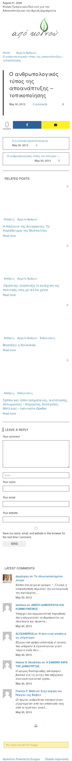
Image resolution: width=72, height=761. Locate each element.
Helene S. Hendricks (28, 662)
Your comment (11, 436)
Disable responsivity (56, 759)
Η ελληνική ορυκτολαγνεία (30, 141)
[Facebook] (27, 125)
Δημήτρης (22, 576)
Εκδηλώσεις (47, 338)
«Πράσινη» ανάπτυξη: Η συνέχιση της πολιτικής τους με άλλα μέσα (31, 287)
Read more (9, 235)
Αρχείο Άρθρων (26, 52)
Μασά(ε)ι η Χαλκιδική (19, 345)
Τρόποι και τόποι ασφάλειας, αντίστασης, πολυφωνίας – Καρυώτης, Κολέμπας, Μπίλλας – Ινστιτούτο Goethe (35, 404)
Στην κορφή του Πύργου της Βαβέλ (39, 693)
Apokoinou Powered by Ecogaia (21, 759)
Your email (9, 497)
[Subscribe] (55, 125)
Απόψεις (9, 219)
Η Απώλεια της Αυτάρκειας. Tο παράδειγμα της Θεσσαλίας (26, 228)
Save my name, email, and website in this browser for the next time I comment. (34, 535)
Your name (9, 482)
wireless (21, 605)
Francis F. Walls (26, 691)
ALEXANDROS (25, 633)
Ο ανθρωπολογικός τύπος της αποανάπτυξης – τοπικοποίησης (33, 58)
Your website (10, 513)
